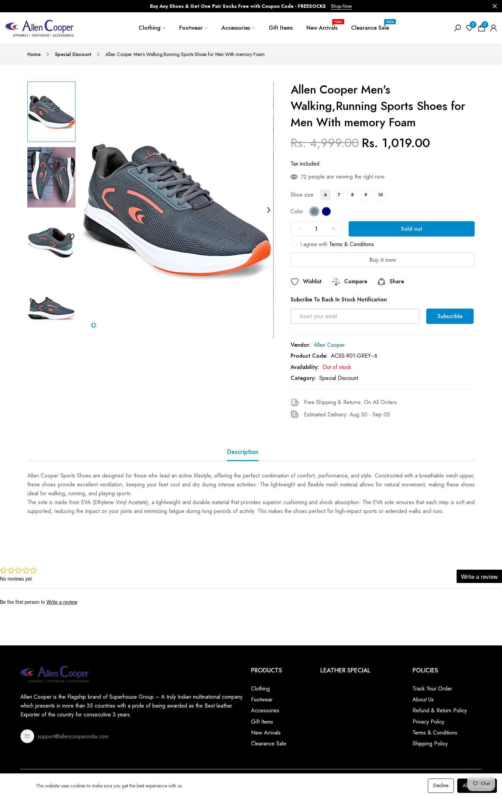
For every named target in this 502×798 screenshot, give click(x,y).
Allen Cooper (329, 345)
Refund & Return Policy (440, 710)
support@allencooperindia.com (73, 736)
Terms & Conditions (351, 244)
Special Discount (73, 54)
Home (34, 54)
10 (380, 195)
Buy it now (382, 260)
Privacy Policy (428, 722)
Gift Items (281, 28)
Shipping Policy (430, 743)
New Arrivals (324, 25)
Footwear (191, 28)
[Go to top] (474, 770)
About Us (423, 699)
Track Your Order (432, 689)
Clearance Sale (372, 25)
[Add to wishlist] (295, 281)
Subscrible (449, 316)
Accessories (236, 28)
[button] (51, 334)
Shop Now (341, 6)
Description (242, 451)
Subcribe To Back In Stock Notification (339, 299)
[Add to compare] (336, 281)
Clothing (150, 28)
